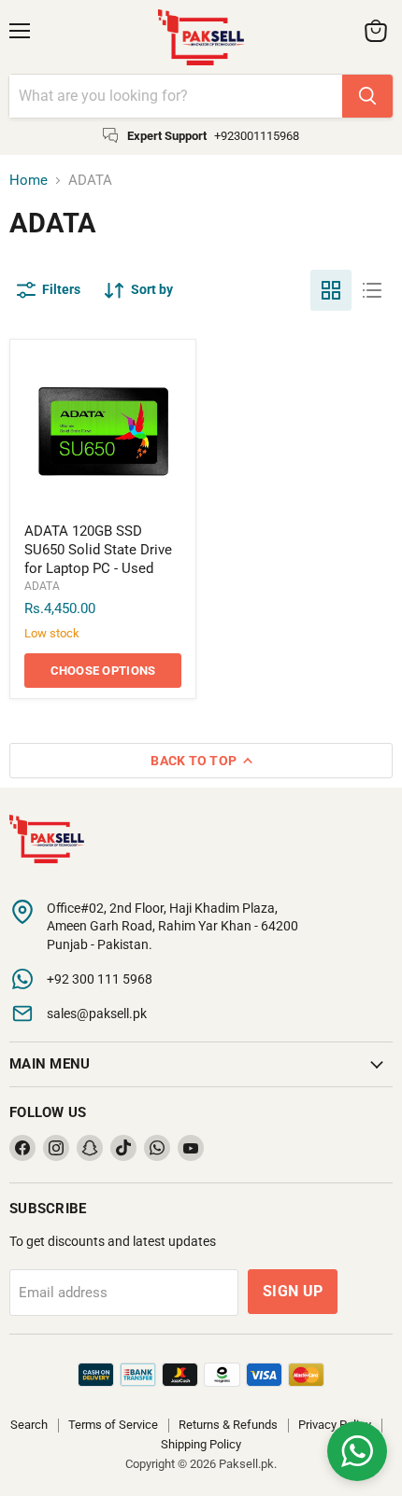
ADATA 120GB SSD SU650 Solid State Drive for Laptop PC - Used (98, 549)
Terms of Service (113, 1425)
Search (29, 1425)
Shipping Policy (201, 1444)
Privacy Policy (334, 1425)
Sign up (293, 1291)
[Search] (367, 96)
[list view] (372, 290)
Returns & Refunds (228, 1425)
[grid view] (331, 290)
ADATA (42, 586)
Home (28, 181)
